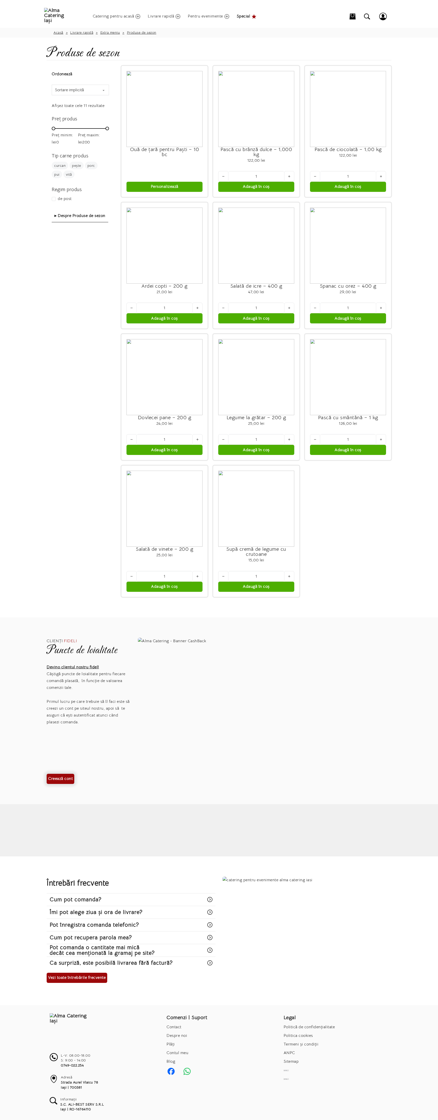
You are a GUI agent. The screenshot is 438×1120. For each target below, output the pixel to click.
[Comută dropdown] (137, 16)
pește (76, 165)
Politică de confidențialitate (309, 1027)
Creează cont (60, 778)
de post (65, 198)
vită (69, 174)
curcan (60, 165)
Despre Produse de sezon (81, 215)
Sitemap (291, 1061)
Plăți (171, 1044)
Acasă (58, 32)
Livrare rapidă (81, 32)
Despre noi (177, 1035)
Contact (174, 1027)
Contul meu (177, 1052)
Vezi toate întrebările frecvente (77, 977)
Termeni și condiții (301, 1044)
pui (57, 174)
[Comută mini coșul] (353, 16)
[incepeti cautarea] (367, 16)
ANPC (289, 1052)
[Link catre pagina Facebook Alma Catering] (171, 1071)
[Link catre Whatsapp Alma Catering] (186, 1071)
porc (91, 165)
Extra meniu (110, 32)
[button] (256, 187)
